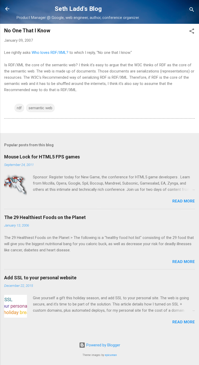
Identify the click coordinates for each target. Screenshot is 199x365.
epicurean (111, 355)
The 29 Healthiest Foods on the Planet (45, 217)
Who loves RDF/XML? (50, 52)
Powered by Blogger (102, 345)
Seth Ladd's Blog (78, 8)
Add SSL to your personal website (40, 277)
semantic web (40, 108)
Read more (183, 201)
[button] (192, 32)
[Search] (192, 10)
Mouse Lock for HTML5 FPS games (42, 156)
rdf (19, 108)
